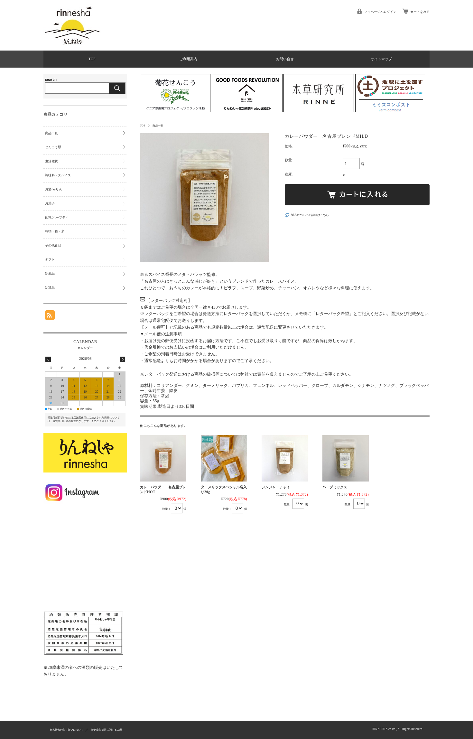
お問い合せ (285, 59)
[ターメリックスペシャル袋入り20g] (224, 458)
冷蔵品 (50, 273)
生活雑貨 (51, 161)
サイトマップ (381, 59)
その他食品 (53, 245)
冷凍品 (50, 287)
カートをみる (420, 12)
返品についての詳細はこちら (310, 215)
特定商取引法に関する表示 (106, 729)
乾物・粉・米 (54, 231)
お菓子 (50, 203)
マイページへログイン (380, 12)
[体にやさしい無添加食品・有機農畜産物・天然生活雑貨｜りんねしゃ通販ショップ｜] (72, 46)
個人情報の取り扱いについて (66, 729)
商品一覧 (158, 125)
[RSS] (50, 317)
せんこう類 (53, 147)
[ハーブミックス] (345, 458)
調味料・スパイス (58, 175)
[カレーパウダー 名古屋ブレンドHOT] (163, 458)
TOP (91, 59)
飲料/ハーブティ (57, 217)
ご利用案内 (188, 59)
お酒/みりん (53, 189)
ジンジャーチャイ (276, 487)
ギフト (50, 259)
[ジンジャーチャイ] (285, 458)
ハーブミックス (334, 487)
